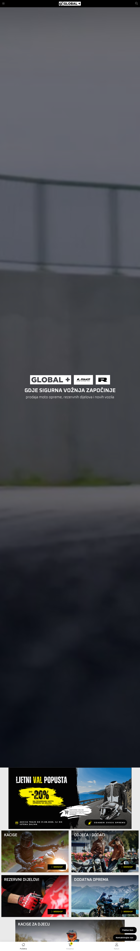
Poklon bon (127, 930)
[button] (70, 946)
